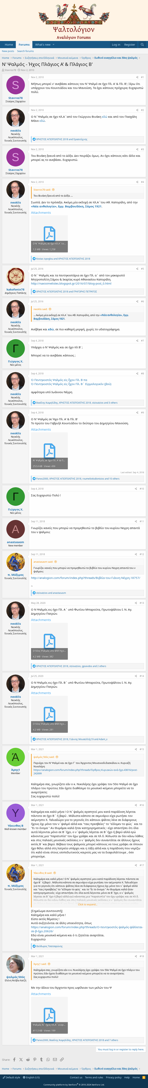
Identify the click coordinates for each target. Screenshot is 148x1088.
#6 (142, 301)
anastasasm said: (43, 561)
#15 (142, 749)
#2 (142, 110)
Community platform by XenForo (74, 1084)
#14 (142, 676)
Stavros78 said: (42, 189)
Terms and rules (94, 1077)
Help (127, 1077)
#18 (142, 956)
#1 (142, 77)
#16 (142, 805)
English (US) (32, 1077)
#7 (142, 340)
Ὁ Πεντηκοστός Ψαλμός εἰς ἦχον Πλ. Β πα (59, 380)
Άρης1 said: (40, 964)
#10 (142, 488)
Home (9, 44)
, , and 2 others (71, 666)
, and (71, 739)
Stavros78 (10, 70)
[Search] (142, 44)
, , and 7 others (77, 1040)
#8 (142, 373)
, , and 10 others (77, 478)
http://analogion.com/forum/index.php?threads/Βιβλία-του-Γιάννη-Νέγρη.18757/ (85, 578)
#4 (142, 182)
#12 (142, 554)
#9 (142, 412)
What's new (42, 44)
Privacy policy (114, 1077)
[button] (53, 44)
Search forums (25, 51)
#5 (142, 268)
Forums (24, 44)
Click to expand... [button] (87, 904)
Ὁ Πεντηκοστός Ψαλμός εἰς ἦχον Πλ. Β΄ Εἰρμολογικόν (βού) (71, 384)
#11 (142, 521)
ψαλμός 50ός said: (44, 757)
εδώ (104, 116)
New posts (8, 51)
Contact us (76, 1077)
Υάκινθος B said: (43, 873)
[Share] (137, 77)
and (61, 139)
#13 (142, 603)
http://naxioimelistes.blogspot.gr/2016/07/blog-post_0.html (71, 283)
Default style (12, 1077)
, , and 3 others (77, 402)
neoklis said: (40, 309)
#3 (142, 149)
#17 (142, 865)
